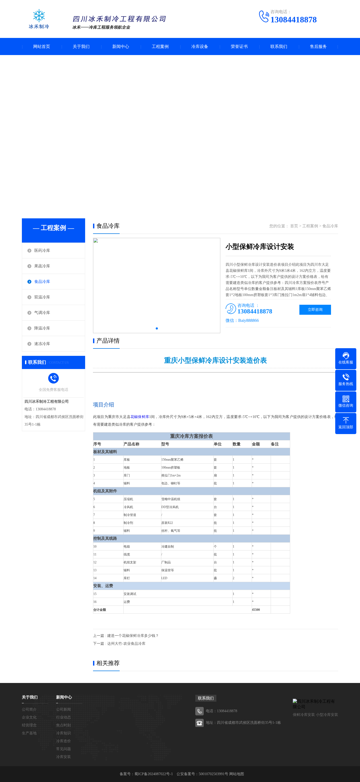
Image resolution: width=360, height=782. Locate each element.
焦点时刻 (63, 725)
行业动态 (63, 717)
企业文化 (29, 717)
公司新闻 (63, 709)
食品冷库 (42, 281)
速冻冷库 (42, 344)
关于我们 (81, 46)
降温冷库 (42, 328)
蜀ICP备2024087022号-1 (153, 774)
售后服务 (318, 46)
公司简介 (29, 709)
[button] (157, 328)
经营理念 (29, 725)
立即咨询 (315, 310)
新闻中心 (120, 46)
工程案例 (160, 46)
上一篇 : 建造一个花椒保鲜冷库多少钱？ (126, 636)
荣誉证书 (239, 46)
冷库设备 (199, 46)
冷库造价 (63, 741)
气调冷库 (42, 313)
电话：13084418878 (221, 711)
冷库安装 (63, 757)
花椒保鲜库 (139, 417)
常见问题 (63, 749)
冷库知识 (63, 733)
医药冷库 (42, 250)
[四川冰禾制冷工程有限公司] (96, 20)
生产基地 (29, 733)
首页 (294, 226)
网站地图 (236, 774)
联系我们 (278, 46)
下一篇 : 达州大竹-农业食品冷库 (119, 644)
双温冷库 (42, 297)
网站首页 (41, 46)
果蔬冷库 (42, 266)
